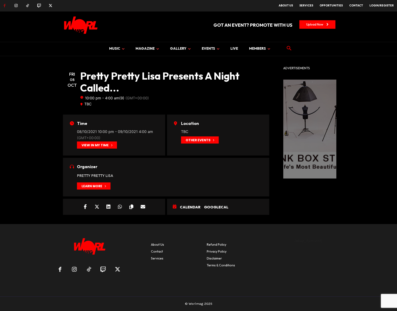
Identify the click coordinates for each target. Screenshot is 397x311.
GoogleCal (216, 207)
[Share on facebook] (85, 207)
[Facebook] (4, 5)
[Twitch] (39, 5)
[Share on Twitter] (97, 207)
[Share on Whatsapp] (120, 207)
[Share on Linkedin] (108, 207)
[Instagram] (16, 5)
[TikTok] (27, 5)
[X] (50, 5)
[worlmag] (80, 26)
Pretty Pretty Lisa (95, 175)
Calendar (190, 207)
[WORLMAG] (89, 248)
